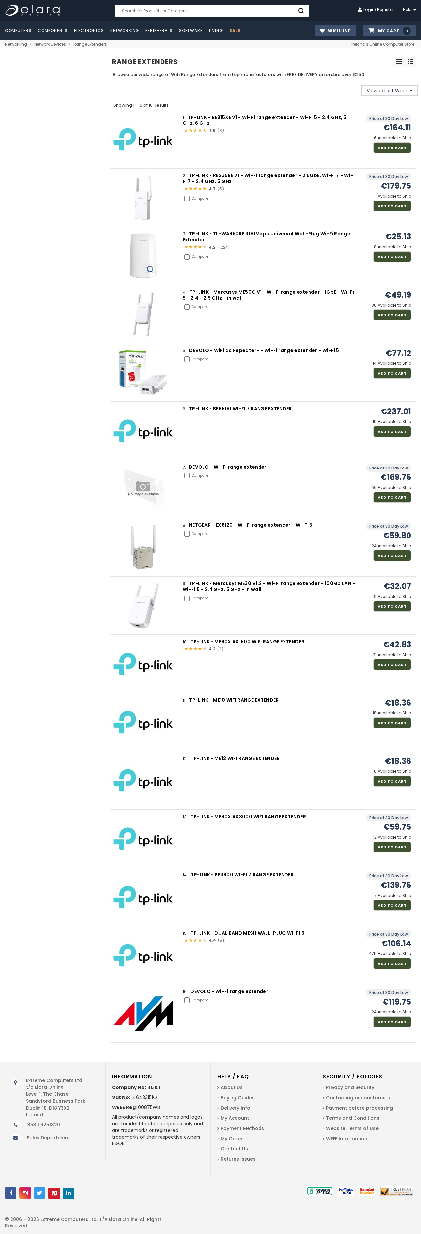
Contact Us (234, 1148)
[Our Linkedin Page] (68, 1193)
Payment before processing (359, 1108)
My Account (235, 1118)
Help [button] (408, 9)
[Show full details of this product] (143, 139)
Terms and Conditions (352, 1118)
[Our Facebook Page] (10, 1193)
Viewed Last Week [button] (388, 90)
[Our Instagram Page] (25, 1193)
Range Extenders (90, 44)
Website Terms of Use (352, 1128)
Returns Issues (238, 1159)
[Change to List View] (410, 62)
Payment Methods (242, 1128)
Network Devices (50, 44)
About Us (232, 1087)
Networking (16, 44)
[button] (389, 31)
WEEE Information (346, 1138)
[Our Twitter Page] (39, 1193)
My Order (232, 1138)
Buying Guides (238, 1097)
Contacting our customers (358, 1097)
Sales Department (48, 1137)
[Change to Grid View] (398, 62)
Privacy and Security (350, 1087)
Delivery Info (235, 1108)
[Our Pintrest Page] (54, 1193)
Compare (200, 199)
